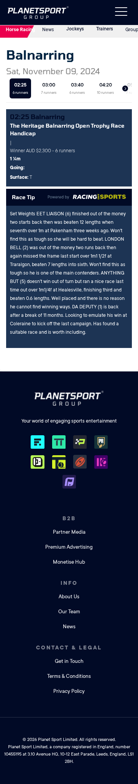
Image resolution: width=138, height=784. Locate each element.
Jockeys (75, 29)
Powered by (58, 197)
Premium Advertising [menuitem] (69, 547)
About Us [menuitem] (69, 596)
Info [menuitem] (69, 583)
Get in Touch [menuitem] (69, 661)
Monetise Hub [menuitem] (69, 562)
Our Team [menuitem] (69, 611)
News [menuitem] (69, 626)
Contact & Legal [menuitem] (69, 647)
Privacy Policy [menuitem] (69, 691)
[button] (125, 89)
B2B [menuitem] (69, 518)
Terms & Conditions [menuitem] (69, 676)
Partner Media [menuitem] (69, 532)
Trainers (104, 29)
